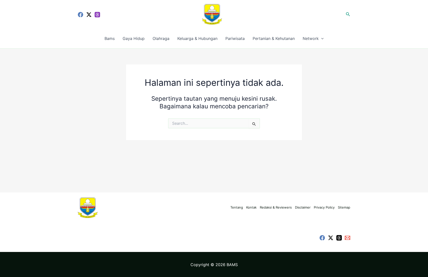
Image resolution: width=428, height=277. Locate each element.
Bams (110, 38)
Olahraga (161, 38)
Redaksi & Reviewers (276, 207)
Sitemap (344, 207)
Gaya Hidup (134, 38)
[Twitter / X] (89, 14)
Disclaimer (303, 207)
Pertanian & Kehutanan (274, 38)
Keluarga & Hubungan (197, 38)
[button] (348, 14)
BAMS (232, 264)
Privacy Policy (324, 207)
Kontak (251, 207)
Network (311, 38)
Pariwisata (235, 38)
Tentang (236, 207)
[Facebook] (80, 14)
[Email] (347, 238)
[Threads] (97, 14)
